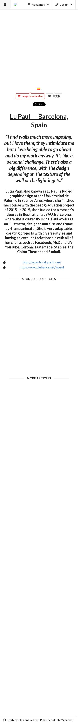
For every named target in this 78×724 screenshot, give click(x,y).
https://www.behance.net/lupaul (42, 267)
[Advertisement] (39, 39)
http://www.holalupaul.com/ (42, 262)
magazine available (32, 96)
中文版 (56, 96)
